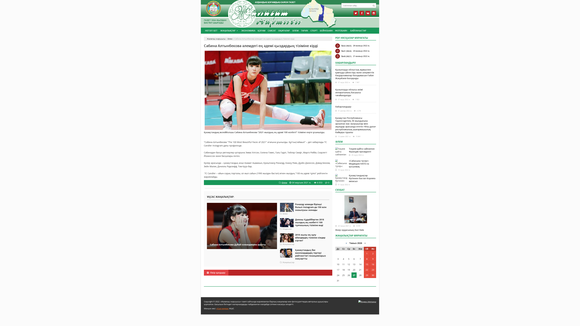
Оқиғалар (284, 30)
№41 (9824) (346, 51)
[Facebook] (361, 13)
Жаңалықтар (227, 30)
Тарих (304, 30)
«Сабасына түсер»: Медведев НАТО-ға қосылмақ (359, 163)
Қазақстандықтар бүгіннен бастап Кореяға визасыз (362, 178)
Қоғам (261, 30)
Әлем (295, 30)
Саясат (272, 30)
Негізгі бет (211, 30)
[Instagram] (374, 13)
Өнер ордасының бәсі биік (349, 230)
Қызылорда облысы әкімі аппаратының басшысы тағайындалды (349, 92)
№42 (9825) (346, 45)
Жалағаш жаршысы (268, 13)
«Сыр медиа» (222, 308)
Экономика (248, 30)
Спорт (313, 30)
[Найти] (373, 5)
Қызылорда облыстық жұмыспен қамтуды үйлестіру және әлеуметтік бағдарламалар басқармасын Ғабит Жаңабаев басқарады (354, 74)
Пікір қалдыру (217, 272)
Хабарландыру (343, 106)
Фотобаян (341, 30)
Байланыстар (358, 30)
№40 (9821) (346, 56)
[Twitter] (355, 13)
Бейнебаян (326, 30)
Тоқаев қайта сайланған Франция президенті (362, 150)
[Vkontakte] (368, 13)
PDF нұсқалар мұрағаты (351, 38)
